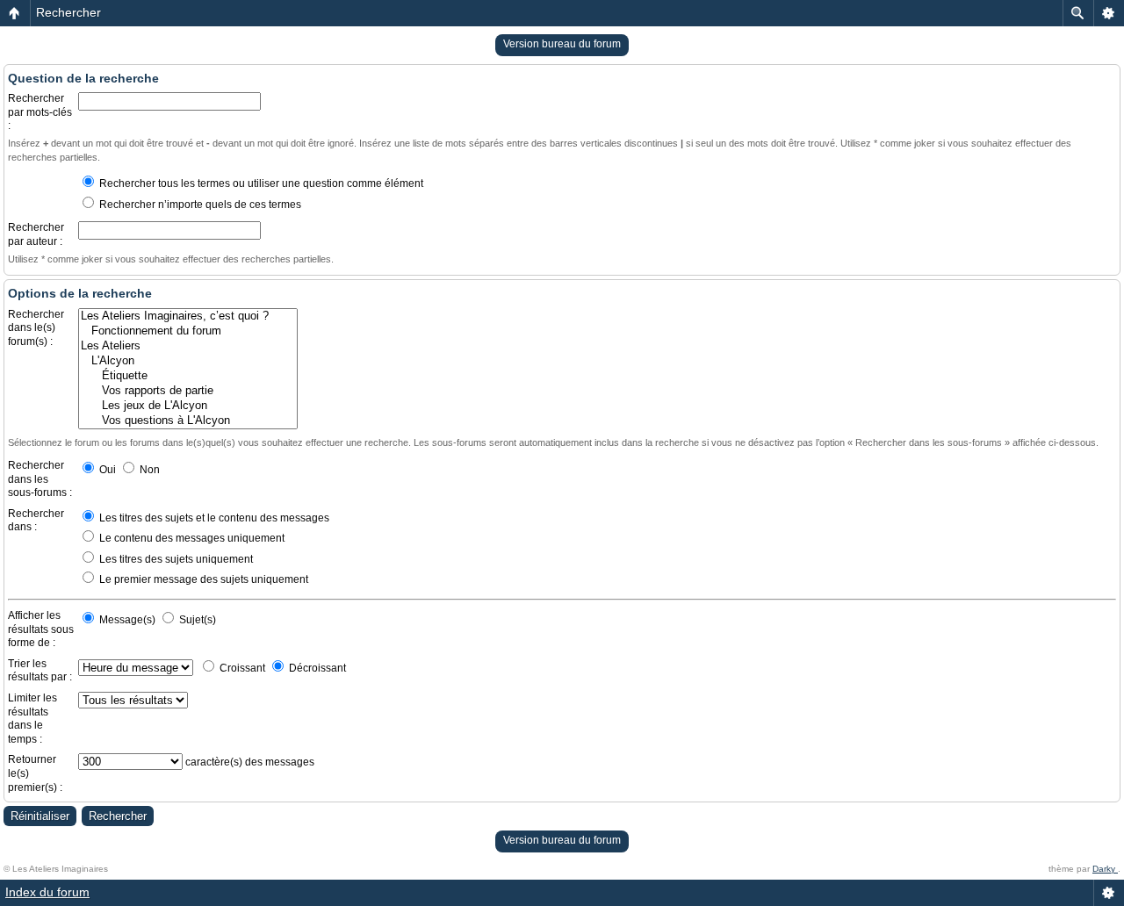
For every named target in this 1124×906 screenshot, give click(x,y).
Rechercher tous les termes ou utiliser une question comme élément (260, 183)
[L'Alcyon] (188, 361)
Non (148, 470)
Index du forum (47, 892)
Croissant (241, 668)
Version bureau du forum (562, 44)
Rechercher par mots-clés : (40, 112)
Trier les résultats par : (40, 671)
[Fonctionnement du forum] (188, 331)
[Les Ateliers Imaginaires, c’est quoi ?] (188, 316)
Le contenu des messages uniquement (191, 538)
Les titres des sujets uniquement (175, 559)
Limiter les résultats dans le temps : (32, 718)
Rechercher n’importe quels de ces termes (199, 204)
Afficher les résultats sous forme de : (41, 629)
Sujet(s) (196, 620)
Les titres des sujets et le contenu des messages (213, 518)
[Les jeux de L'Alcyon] (188, 406)
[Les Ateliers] (188, 346)
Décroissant (316, 668)
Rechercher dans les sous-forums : (40, 479)
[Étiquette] (188, 376)
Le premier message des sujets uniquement (202, 579)
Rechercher (68, 12)
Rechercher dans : (36, 520)
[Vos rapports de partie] (188, 391)
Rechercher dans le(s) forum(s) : (36, 328)
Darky (1105, 869)
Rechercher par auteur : (36, 234)
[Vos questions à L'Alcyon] (188, 420)
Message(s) (127, 620)
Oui (106, 470)
